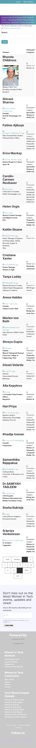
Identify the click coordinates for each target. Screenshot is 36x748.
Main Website (28, 2)
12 (14, 570)
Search (4, 32)
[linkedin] (14, 737)
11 (8, 570)
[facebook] (8, 737)
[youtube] (17, 740)
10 (31, 565)
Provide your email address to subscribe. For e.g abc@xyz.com (16, 621)
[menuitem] (12, 659)
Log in (18, 2)
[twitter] (26, 737)
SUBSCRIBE (9, 625)
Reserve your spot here (12, 28)
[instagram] (20, 737)
